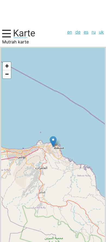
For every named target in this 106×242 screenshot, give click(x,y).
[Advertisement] (53, 14)
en (69, 32)
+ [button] (7, 66)
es (86, 32)
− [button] (7, 74)
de (77, 32)
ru (94, 32)
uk (101, 32)
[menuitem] (69, 32)
